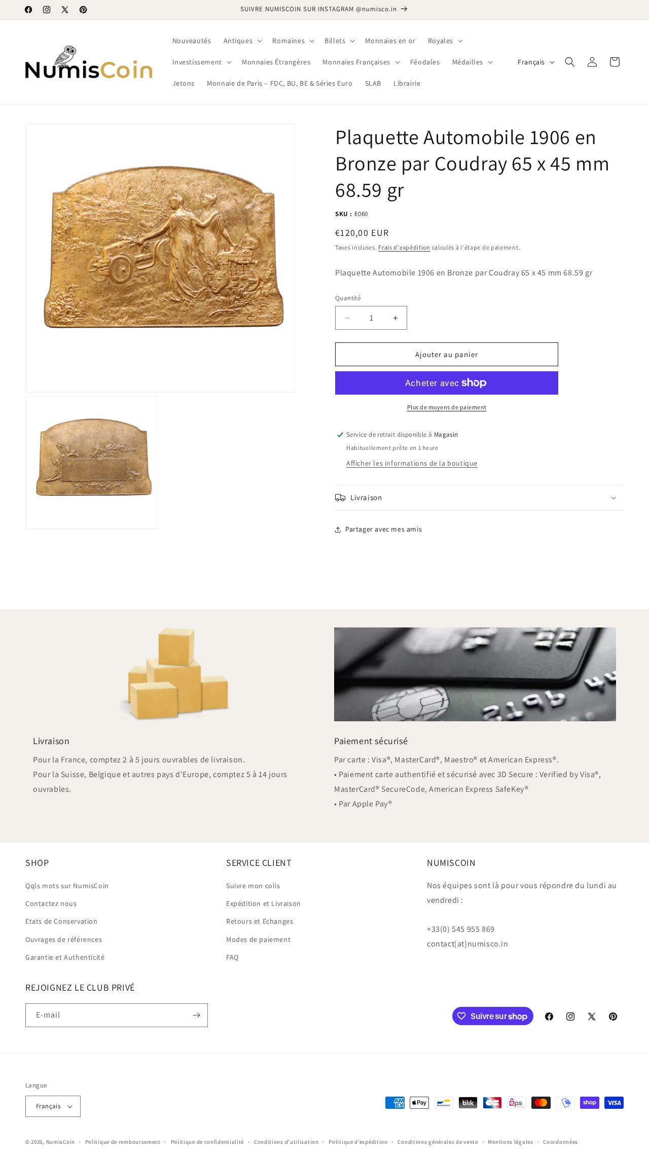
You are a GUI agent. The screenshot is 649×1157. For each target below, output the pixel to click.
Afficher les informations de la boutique (412, 463)
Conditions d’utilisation (286, 1141)
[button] (242, 40)
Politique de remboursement (123, 1141)
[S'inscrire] (196, 1015)
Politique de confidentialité (207, 1141)
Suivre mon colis (253, 885)
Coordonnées (560, 1141)
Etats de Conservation (61, 921)
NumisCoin (60, 1141)
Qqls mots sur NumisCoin (67, 885)
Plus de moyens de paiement (447, 407)
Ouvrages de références (63, 939)
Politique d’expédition (358, 1141)
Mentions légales (510, 1141)
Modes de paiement (258, 939)
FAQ (232, 957)
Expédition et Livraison (263, 903)
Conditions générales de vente (438, 1141)
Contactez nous (51, 903)
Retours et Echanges (259, 921)
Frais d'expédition (404, 247)
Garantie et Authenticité (64, 957)
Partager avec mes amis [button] (383, 529)
